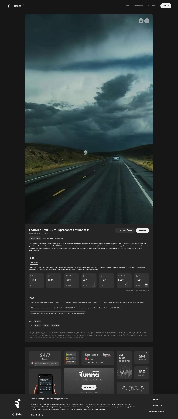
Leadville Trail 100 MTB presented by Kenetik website (66, 337)
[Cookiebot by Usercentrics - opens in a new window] (17, 415)
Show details (35, 415)
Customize (155, 405)
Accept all (156, 399)
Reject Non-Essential (156, 411)
